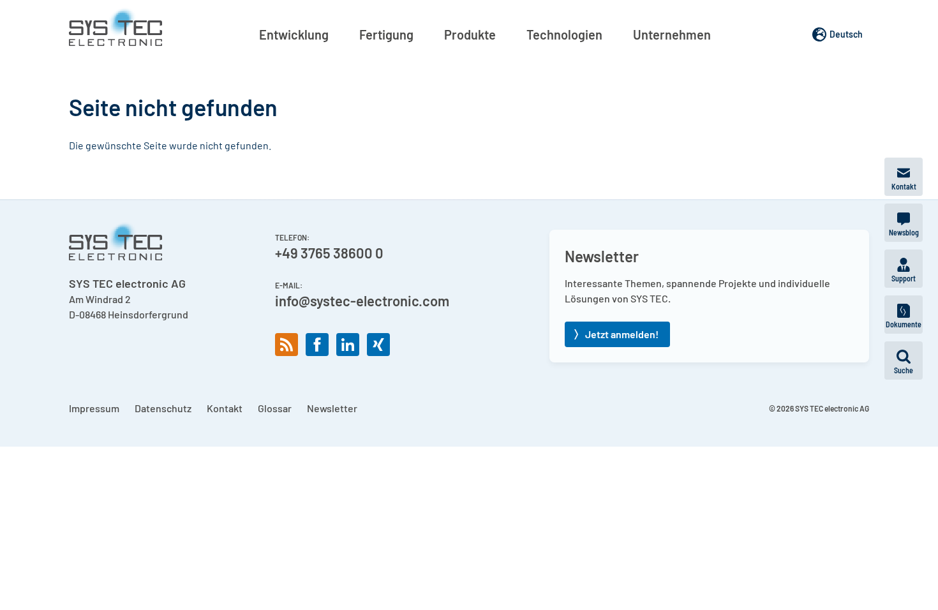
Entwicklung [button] (294, 34)
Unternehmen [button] (672, 34)
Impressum (94, 408)
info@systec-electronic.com (362, 300)
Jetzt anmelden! (622, 334)
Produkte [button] (470, 34)
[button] (903, 360)
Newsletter (332, 408)
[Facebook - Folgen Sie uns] (317, 344)
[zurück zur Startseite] (115, 27)
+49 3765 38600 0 (329, 252)
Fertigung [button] (386, 34)
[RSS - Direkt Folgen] (286, 344)
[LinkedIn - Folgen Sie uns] (347, 344)
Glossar (275, 408)
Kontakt (224, 408)
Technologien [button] (564, 34)
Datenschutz (163, 408)
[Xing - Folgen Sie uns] (378, 344)
